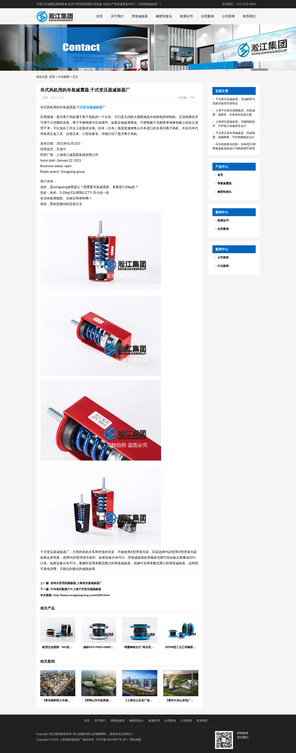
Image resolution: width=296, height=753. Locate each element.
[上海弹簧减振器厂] (54, 16)
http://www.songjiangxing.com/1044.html (81, 595)
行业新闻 (63, 76)
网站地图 (135, 739)
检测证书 (186, 16)
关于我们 (117, 16)
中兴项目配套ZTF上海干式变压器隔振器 (76, 589)
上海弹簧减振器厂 (70, 739)
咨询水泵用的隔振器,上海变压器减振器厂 (76, 583)
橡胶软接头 (164, 16)
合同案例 (207, 16)
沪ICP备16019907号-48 (111, 739)
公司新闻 (228, 16)
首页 (99, 16)
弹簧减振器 (140, 16)
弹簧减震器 (224, 183)
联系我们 (249, 16)
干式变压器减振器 (89, 107)
